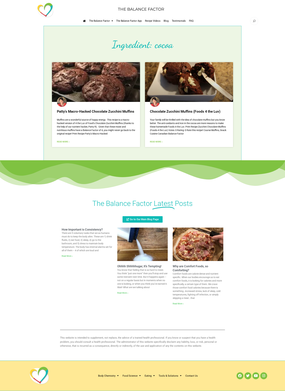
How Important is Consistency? (82, 229)
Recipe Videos (152, 20)
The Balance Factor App (129, 20)
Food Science (130, 375)
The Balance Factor (99, 20)
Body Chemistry (106, 375)
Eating (148, 375)
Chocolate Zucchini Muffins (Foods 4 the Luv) (185, 111)
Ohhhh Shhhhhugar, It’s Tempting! (139, 266)
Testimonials (179, 20)
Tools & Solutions (168, 375)
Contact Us (191, 375)
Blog (166, 20)
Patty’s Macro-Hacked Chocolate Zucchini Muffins (95, 111)
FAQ (191, 20)
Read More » (63, 142)
